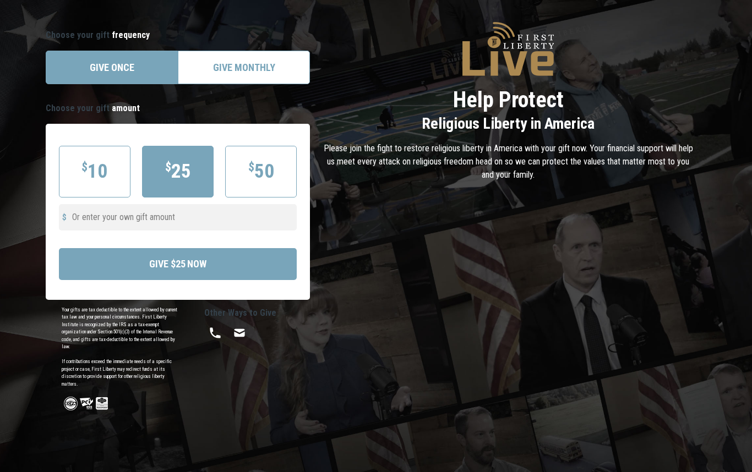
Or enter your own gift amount (123, 217)
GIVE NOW (177, 264)
